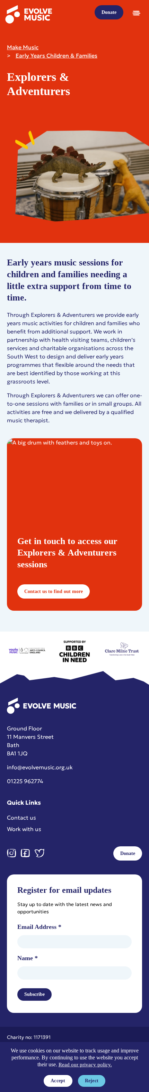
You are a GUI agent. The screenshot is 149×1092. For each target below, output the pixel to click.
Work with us (24, 829)
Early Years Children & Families (56, 55)
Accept (58, 1080)
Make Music (22, 47)
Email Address (39, 926)
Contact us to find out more (53, 591)
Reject (92, 1080)
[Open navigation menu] (136, 12)
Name (27, 958)
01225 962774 (25, 781)
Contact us (21, 817)
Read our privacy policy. (85, 1064)
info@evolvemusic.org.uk (40, 767)
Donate (109, 12)
